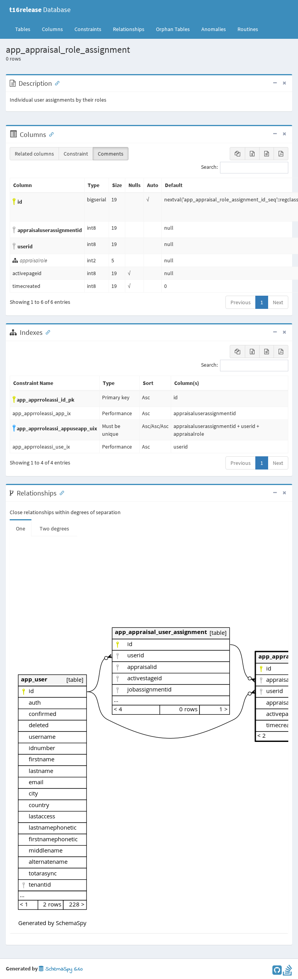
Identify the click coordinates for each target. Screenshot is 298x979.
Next (278, 302)
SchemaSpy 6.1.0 (63, 969)
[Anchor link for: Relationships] (60, 492)
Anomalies (213, 29)
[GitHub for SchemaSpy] (277, 972)
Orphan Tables (173, 29)
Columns (52, 29)
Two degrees (54, 528)
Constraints (87, 29)
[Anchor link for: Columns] (49, 133)
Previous (240, 302)
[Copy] (237, 153)
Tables (25, 29)
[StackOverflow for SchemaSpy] (287, 972)
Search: (209, 167)
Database (40, 9)
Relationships (128, 29)
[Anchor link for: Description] (55, 82)
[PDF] (281, 153)
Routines (247, 29)
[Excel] (252, 153)
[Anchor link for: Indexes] (46, 331)
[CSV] (266, 153)
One (20, 528)
